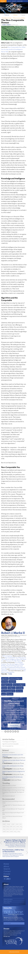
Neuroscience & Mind (19, 18)
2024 (8, 824)
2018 (11, 826)
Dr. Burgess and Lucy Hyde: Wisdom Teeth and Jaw (13, 761)
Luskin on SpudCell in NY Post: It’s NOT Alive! (13, 787)
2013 (7, 829)
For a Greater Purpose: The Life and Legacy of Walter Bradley (12, 664)
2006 (11, 831)
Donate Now (14, 725)
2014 (4, 829)
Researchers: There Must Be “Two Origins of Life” (13, 792)
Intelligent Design (7, 18)
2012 (10, 829)
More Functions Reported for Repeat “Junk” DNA (13, 813)
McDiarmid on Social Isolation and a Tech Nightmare (12, 755)
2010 (17, 829)
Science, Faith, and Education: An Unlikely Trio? (12, 766)
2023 (13, 824)
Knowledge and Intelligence (9, 741)
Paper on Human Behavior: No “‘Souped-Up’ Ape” (13, 809)
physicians (19, 691)
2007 (7, 831)
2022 (17, 824)
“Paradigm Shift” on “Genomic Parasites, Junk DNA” (13, 805)
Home (6, 863)
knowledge (19, 688)
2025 (4, 824)
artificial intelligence (16, 678)
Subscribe (20, 1)
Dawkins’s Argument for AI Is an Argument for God (13, 772)
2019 (7, 826)
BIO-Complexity (7, 656)
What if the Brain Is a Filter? (9, 785)
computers (12, 681)
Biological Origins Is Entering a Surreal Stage (13, 790)
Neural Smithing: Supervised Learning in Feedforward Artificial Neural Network (13, 667)
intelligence (11, 688)
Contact (7, 871)
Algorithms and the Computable (10, 744)
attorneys (5, 681)
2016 (17, 826)
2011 (14, 829)
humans (4, 688)
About (9, 1)
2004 (18, 831)
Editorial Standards (8, 899)
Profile (10, 674)
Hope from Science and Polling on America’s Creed (13, 802)
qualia (3, 694)
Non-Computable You (8, 691)
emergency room (7, 685)
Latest (23, 15)
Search (7, 868)
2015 (21, 826)
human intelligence (19, 685)
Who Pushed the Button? (8, 796)
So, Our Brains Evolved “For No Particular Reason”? (12, 777)
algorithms (5, 678)
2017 (14, 826)
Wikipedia (10, 694)
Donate (14, 1)
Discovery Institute (14, 952)
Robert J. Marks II (6, 24)
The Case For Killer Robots (13, 661)
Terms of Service (7, 901)
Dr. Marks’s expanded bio (13, 671)
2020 (4, 826)
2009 (20, 829)
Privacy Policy (7, 903)
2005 (15, 831)
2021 (20, 824)
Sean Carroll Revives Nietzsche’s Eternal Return (12, 817)
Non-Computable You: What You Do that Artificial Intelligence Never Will (13, 49)
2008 (4, 831)
